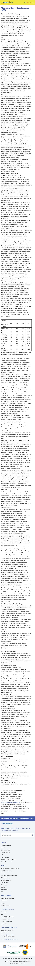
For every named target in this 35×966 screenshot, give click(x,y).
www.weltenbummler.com (16, 762)
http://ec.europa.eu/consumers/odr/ (11, 802)
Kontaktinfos (4, 912)
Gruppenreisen (5, 884)
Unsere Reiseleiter (5, 850)
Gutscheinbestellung (6, 880)
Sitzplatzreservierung (6, 870)
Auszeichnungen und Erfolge (8, 859)
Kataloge (3, 903)
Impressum (4, 923)
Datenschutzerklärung (6, 921)
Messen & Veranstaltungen (7, 898)
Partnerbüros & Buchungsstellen (9, 875)
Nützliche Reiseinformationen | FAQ (10, 868)
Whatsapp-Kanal (5, 905)
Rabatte (3, 887)
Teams (2, 847)
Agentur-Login (16, 958)
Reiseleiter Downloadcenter (8, 892)
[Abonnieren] (32, 835)
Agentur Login (4, 889)
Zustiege (3, 873)
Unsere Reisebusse (5, 852)
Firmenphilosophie (6, 845)
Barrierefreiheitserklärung (11, 961)
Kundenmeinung (5, 919)
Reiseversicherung (5, 877)
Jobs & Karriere (5, 857)
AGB (2, 914)
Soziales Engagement (6, 861)
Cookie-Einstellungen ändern (17, 963)
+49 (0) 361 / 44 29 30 (8, 935)
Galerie (3, 854)
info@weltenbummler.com (10, 939)
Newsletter (4, 900)
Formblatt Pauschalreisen (7, 916)
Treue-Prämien (5, 882)
